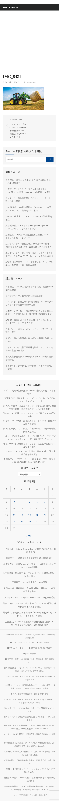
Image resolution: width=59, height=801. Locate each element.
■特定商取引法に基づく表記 (40, 648)
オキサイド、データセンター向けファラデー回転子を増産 (29, 367)
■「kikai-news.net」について (22, 642)
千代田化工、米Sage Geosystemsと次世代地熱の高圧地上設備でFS (29, 550)
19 (29, 514)
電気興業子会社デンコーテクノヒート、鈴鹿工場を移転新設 (29, 358)
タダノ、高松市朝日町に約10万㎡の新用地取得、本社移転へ (29, 340)
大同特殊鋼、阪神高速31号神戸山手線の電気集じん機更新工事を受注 (29, 590)
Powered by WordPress (35, 634)
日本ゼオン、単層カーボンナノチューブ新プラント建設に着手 (29, 331)
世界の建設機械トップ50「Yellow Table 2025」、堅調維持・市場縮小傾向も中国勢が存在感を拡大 (29, 669)
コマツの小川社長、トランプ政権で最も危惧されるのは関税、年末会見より (29, 678)
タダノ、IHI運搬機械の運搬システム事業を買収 (29, 694)
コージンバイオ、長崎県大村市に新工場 (24, 295)
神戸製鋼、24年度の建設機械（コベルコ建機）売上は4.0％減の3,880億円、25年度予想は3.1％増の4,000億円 (29, 727)
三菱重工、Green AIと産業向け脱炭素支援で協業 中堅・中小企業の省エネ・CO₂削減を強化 (29, 623)
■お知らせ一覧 (43, 642)
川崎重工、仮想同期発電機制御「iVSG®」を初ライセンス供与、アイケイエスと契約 (29, 614)
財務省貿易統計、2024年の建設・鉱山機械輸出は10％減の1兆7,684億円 (29, 779)
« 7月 (28, 535)
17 (14, 514)
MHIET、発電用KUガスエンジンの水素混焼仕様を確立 (28, 218)
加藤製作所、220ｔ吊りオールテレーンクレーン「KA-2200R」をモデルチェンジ (27, 227)
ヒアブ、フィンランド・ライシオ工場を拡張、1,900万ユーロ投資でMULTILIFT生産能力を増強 (27, 191)
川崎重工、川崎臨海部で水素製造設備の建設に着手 (29, 558)
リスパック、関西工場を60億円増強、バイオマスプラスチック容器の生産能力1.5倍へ (29, 303)
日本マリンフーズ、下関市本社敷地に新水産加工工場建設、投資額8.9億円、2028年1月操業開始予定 (29, 312)
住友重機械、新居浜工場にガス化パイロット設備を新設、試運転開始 (29, 575)
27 (37, 521)
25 (22, 521)
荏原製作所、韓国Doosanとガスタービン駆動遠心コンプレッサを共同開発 (29, 566)
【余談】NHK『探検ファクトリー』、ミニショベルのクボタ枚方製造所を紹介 (29, 770)
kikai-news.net (11, 7)
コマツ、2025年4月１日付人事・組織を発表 (29, 795)
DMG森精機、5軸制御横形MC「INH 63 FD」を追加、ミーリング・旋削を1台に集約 (28, 209)
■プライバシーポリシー (17, 648)
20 (37, 514)
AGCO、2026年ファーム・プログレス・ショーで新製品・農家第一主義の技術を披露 (29, 263)
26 (29, 521)
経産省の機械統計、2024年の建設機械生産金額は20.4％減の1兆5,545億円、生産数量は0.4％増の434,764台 (29, 788)
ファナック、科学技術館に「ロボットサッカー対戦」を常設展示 (28, 200)
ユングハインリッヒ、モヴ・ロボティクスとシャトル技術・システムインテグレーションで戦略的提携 (29, 254)
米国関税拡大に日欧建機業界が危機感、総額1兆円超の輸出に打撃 (29, 762)
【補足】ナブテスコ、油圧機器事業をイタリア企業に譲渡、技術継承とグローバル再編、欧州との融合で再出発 (29, 687)
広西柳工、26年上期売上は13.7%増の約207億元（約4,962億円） (27, 181)
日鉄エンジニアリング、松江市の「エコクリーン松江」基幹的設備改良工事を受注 (29, 605)
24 (14, 521)
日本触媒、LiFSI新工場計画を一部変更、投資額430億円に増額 (29, 288)
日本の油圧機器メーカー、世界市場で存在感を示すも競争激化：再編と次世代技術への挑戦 (29, 701)
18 (22, 514)
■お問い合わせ (29, 653)
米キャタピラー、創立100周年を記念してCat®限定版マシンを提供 (29, 710)
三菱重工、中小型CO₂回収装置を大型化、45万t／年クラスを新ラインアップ (28, 236)
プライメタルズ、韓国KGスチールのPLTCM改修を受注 (29, 597)
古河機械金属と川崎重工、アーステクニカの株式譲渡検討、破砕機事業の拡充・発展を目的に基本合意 (29, 744)
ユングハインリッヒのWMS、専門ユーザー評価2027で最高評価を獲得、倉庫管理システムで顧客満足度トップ (28, 245)
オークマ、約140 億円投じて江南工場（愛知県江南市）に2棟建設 (29, 736)
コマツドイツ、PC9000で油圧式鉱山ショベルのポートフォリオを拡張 (29, 718)
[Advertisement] (29, 41)
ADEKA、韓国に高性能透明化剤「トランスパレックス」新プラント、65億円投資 (29, 322)
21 (44, 514)
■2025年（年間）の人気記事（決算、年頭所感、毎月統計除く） (29, 660)
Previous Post (18, 128)
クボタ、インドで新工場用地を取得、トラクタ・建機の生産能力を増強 (29, 349)
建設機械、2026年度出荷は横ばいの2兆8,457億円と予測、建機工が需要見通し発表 (29, 753)
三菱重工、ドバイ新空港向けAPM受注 (29, 582)
